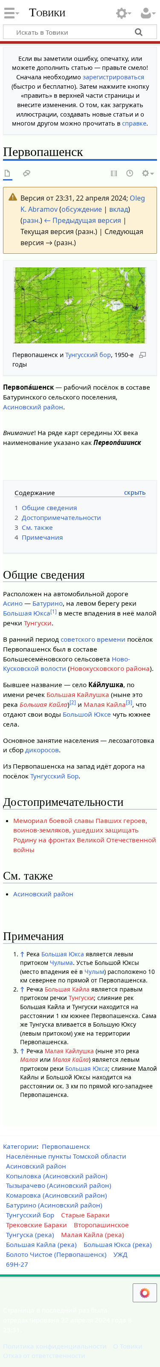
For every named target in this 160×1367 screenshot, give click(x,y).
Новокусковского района (110, 668)
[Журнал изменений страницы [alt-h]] (130, 174)
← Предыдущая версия (82, 220)
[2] (73, 702)
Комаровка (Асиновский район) (56, 1195)
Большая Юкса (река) (118, 1244)
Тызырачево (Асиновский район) (58, 1185)
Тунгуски (38, 623)
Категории (20, 1146)
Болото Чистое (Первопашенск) (56, 1254)
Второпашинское (101, 1224)
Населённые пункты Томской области (66, 1156)
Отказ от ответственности (44, 1355)
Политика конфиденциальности (55, 1346)
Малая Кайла (105, 704)
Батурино (47, 603)
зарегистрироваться (113, 77)
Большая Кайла (43, 704)
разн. (31, 220)
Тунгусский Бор (54, 776)
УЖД (120, 1254)
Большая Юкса (26, 613)
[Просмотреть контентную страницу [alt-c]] (7, 174)
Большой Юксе (87, 714)
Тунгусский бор (88, 355)
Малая (29, 1059)
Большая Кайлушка (78, 694)
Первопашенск (66, 1146)
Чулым (94, 971)
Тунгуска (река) (30, 1234)
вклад (118, 209)
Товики (47, 12)
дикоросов (42, 749)
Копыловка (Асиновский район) (57, 1176)
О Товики (128, 1346)
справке (134, 123)
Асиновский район (33, 407)
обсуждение (81, 209)
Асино (13, 603)
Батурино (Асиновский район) (54, 1205)
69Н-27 (17, 1264)
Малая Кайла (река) (92, 1234)
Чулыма (61, 962)
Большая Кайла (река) (41, 1244)
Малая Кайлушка (69, 1051)
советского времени (93, 639)
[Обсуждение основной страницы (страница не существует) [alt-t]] (27, 174)
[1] (53, 611)
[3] (129, 702)
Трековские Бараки (36, 1224)
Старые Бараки (85, 1215)
